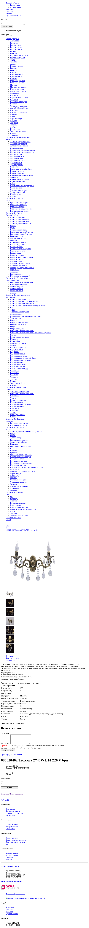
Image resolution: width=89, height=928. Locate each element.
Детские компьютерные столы (22, 152)
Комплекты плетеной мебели (21, 232)
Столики (13, 114)
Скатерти (14, 377)
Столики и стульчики (18, 190)
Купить (9, 788)
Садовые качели (16, 259)
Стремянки (14, 270)
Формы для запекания (19, 486)
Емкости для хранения (19, 440)
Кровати (13, 79)
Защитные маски (17, 318)
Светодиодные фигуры (19, 507)
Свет (7, 495)
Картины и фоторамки (19, 322)
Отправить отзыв (8, 750)
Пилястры (14, 95)
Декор (12, 310)
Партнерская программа (15, 842)
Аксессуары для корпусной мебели (24, 301)
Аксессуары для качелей (19, 219)
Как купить (10, 815)
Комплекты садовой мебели (21, 234)
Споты (13, 511)
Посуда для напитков (18, 461)
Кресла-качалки (16, 74)
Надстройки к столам (18, 182)
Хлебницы (14, 488)
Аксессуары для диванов (20, 299)
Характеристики (12, 658)
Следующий (17, 755)
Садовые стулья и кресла (20, 263)
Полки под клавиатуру (19, 368)
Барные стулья (16, 47)
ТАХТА (4, 19)
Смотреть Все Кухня (14, 213)
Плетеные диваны (17, 245)
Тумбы (13, 127)
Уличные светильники (19, 516)
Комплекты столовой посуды (21, 446)
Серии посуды (16, 474)
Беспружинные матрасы (19, 423)
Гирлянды (14, 499)
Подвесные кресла (17, 251)
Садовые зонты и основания (21, 257)
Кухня (8, 200)
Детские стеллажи (17, 161)
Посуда (8, 429)
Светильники (15, 505)
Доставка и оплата (13, 811)
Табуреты (14, 123)
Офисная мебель (12, 280)
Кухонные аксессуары (19, 203)
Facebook (9, 909)
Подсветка (14, 352)
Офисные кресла (16, 287)
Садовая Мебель (12, 215)
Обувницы (14, 93)
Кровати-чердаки (17, 173)
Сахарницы (14, 469)
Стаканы (13, 478)
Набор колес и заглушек (19, 337)
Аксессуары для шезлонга (20, 224)
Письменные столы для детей (22, 186)
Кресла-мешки (16, 76)
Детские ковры (16, 314)
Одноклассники (12, 914)
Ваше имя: (5, 733)
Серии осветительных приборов (23, 509)
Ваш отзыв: (5, 743)
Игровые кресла (16, 66)
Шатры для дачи (16, 274)
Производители (12, 838)
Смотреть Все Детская (14, 198)
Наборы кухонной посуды (20, 457)
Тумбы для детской (17, 192)
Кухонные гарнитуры (18, 205)
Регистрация (15, 5)
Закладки (9, 857)
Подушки (14, 100)
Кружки (13, 448)
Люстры (13, 501)
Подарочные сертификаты (16, 840)
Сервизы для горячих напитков (22, 471)
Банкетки (14, 43)
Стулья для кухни (17, 119)
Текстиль (9, 389)
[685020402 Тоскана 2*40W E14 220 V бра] (33, 588)
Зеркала (13, 64)
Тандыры (14, 272)
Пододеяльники (16, 350)
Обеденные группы (18, 91)
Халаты (13, 381)
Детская (9, 140)
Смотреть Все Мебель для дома (18, 137)
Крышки (13, 450)
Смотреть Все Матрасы (15, 427)
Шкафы (13, 133)
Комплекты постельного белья (22, 331)
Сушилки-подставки (18, 482)
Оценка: (4, 748)
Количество (5, 779)
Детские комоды (16, 148)
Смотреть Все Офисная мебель (18, 295)
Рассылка (9, 860)
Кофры (13, 335)
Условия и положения (14, 813)
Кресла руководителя (18, 284)
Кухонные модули (17, 207)
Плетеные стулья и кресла (20, 249)
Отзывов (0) (10, 660)
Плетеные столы (16, 247)
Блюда (12, 434)
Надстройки (15, 341)
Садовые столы (16, 261)
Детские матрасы (17, 156)
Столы (12, 116)
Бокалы (13, 436)
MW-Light (5, 800)
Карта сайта (10, 829)
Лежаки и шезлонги (18, 238)
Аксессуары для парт (18, 144)
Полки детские (16, 188)
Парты (12, 184)
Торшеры (13, 513)
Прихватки (14, 373)
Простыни (14, 375)
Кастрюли (14, 444)
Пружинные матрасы (18, 425)
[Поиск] (24, 24)
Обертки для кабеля (18, 343)
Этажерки (14, 135)
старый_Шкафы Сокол (19, 108)
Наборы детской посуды (19, 179)
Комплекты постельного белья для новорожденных (30, 333)
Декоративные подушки (19, 312)
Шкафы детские (16, 194)
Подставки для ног (17, 354)
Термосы (13, 484)
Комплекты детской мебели (21, 169)
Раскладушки (15, 253)
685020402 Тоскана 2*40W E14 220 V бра (22, 530)
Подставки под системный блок (23, 358)
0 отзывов (5, 794)
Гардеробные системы (19, 55)
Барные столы (15, 45)
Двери (12, 60)
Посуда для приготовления (21, 463)
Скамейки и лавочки (18, 266)
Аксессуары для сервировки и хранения (26, 431)
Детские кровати (17, 154)
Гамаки (13, 226)
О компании (10, 809)
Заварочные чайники (18, 442)
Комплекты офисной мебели (21, 282)
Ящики (13, 196)
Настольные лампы (17, 503)
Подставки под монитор (19, 356)
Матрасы (13, 85)
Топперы (13, 125)
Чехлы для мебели (17, 383)
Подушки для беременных (20, 360)
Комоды (13, 68)
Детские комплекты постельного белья (25, 316)
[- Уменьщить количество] (2, 781)
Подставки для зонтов (19, 97)
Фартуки (13, 379)
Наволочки (14, 339)
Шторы (13, 385)
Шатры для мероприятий (20, 276)
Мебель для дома (12, 39)
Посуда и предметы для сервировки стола (26, 467)
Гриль (12, 228)
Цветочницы (15, 129)
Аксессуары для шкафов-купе (22, 303)
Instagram (9, 912)
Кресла (13, 72)
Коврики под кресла (18, 324)
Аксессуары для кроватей (20, 142)
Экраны (13, 293)
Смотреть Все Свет (13, 518)
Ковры (12, 326)
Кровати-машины (17, 171)
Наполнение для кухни (19, 211)
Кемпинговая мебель (18, 230)
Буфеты (13, 51)
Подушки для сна (17, 362)
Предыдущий (6, 755)
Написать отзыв (16, 794)
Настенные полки (17, 89)
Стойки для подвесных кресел (22, 268)
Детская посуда (16, 438)
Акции (8, 844)
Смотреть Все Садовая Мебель (18, 278)
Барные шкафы (16, 49)
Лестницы (14, 177)
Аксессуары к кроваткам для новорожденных (28, 305)
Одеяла (13, 345)
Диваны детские (16, 165)
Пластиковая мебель (18, 242)
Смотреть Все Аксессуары (16, 387)
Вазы (12, 308)
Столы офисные (16, 291)
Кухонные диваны (17, 81)
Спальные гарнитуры (18, 106)
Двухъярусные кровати (19, 146)
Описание (10, 656)
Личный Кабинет (12, 853)
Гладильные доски (17, 58)
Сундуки (13, 121)
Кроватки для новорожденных (22, 175)
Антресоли (14, 41)
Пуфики (13, 104)
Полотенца (14, 371)
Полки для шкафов (17, 366)
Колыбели (14, 167)
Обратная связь (12, 824)
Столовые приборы (18, 480)
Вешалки (13, 53)
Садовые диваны (17, 255)
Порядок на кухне (17, 459)
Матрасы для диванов (18, 87)
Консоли (13, 70)
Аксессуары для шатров (19, 221)
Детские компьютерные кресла (22, 150)
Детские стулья (16, 163)
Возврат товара (12, 827)
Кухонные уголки (17, 83)
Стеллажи (14, 110)
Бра (11, 497)
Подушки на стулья (17, 364)
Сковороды (14, 476)
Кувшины (14, 452)
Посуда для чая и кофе (19, 465)
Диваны (13, 62)
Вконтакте (10, 907)
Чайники (13, 490)
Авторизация (15, 7)
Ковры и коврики (17, 329)
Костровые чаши (16, 236)
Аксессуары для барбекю (20, 217)
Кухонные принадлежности (21, 209)
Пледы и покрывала (18, 347)
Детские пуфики (16, 158)
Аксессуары (10, 297)
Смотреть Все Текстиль (15, 419)
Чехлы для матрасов (18, 131)
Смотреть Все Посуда (14, 492)
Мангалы (13, 240)
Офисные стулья (16, 289)
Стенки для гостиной (18, 112)
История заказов (12, 855)
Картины (13, 320)
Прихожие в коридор (18, 102)
